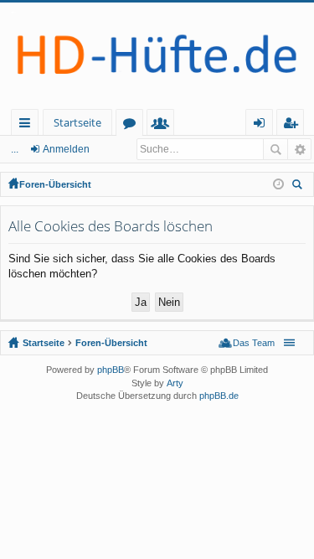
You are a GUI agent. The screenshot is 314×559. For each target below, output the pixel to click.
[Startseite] (157, 56)
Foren (132, 125)
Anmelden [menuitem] (262, 125)
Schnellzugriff (28, 125)
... (14, 149)
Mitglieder (163, 125)
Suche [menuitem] (300, 186)
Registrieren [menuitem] (293, 125)
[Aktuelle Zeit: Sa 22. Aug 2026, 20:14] (278, 184)
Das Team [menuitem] (254, 343)
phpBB (110, 370)
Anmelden (66, 149)
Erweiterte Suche (299, 149)
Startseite (77, 122)
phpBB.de (219, 396)
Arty (175, 383)
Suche (275, 149)
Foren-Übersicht (55, 184)
